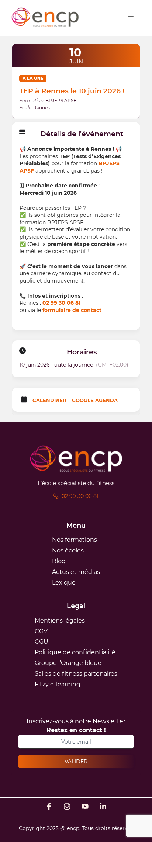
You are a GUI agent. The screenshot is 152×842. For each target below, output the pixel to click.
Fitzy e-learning (57, 684)
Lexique (64, 582)
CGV (41, 631)
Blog (59, 561)
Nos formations (74, 539)
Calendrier (49, 400)
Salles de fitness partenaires (76, 673)
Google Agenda (95, 400)
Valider (76, 761)
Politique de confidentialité (75, 652)
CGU (41, 641)
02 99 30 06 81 (61, 302)
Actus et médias (76, 571)
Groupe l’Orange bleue (68, 662)
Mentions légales (60, 620)
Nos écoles (68, 550)
